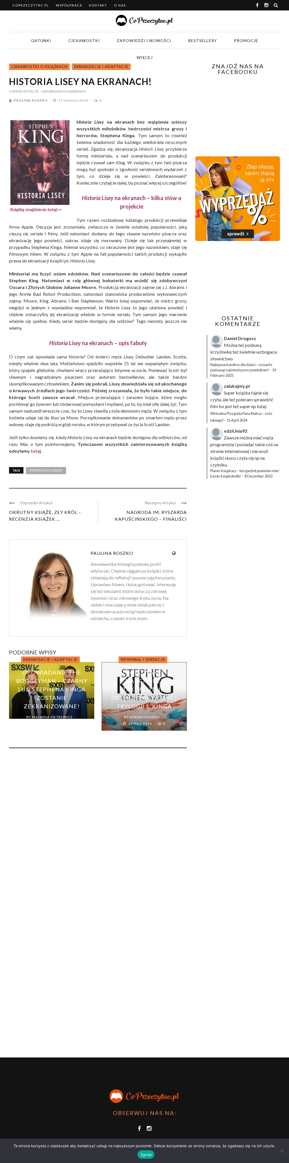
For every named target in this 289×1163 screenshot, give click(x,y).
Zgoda (146, 1154)
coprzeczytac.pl (30, 5)
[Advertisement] (242, 278)
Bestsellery (202, 40)
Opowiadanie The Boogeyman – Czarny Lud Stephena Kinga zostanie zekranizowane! (51, 689)
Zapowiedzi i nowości (144, 40)
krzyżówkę (221, 351)
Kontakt (98, 5)
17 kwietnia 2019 (73, 100)
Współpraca (69, 5)
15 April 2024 (237, 420)
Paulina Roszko (31, 100)
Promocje (246, 40)
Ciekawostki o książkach (39, 66)
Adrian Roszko (145, 717)
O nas (120, 5)
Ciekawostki (84, 40)
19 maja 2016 (140, 723)
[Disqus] (98, 828)
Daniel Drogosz (240, 338)
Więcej (145, 57)
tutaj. (36, 451)
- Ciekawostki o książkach (63, 91)
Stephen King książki (46, 470)
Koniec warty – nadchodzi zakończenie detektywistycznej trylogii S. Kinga (144, 689)
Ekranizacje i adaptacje (101, 66)
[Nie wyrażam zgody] (282, 1151)
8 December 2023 (258, 476)
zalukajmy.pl (237, 386)
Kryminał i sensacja (143, 659)
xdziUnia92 (235, 430)
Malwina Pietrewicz (52, 717)
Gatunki (41, 40)
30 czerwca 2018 (48, 723)
